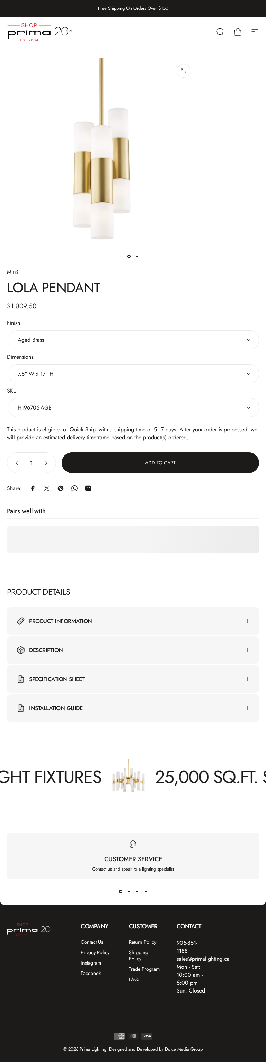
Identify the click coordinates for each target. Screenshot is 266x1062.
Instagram (91, 963)
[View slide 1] (120, 891)
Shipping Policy (138, 955)
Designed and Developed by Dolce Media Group (156, 1049)
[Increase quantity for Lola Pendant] (48, 463)
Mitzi (12, 272)
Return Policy (142, 942)
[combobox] (134, 339)
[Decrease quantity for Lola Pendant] (15, 463)
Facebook (91, 973)
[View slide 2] (129, 891)
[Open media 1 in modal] (183, 71)
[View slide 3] (137, 891)
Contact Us (92, 942)
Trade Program (144, 969)
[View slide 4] (145, 891)
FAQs (134, 979)
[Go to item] (129, 257)
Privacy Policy (95, 952)
